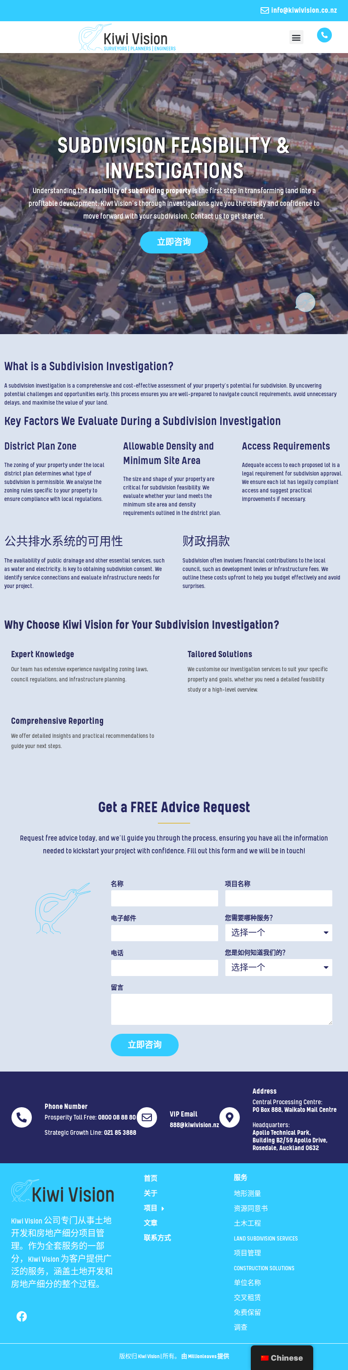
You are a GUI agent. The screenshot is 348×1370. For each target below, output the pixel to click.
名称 (117, 884)
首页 (150, 1179)
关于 (150, 1193)
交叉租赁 (247, 1298)
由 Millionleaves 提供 (205, 1356)
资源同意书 (251, 1209)
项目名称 (237, 884)
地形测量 (247, 1194)
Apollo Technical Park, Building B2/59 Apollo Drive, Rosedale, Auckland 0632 (290, 1140)
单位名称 (247, 1283)
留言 (117, 988)
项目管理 (247, 1253)
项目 (150, 1208)
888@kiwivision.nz (194, 1125)
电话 (117, 954)
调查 (240, 1328)
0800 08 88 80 (117, 1118)
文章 (150, 1223)
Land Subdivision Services (266, 1238)
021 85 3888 (120, 1133)
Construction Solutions (264, 1268)
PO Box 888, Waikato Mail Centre (295, 1110)
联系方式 (157, 1238)
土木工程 (247, 1224)
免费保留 (247, 1313)
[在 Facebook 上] (21, 1316)
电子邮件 (123, 919)
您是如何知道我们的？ (257, 953)
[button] (296, 37)
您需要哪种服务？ (250, 918)
